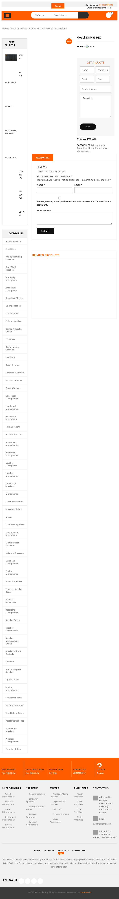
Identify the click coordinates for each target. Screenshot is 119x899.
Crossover (10, 339)
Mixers (9, 517)
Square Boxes (12, 679)
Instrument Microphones (12, 443)
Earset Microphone (15, 372)
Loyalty (101, 769)
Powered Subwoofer (11, 601)
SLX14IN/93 (10, 157)
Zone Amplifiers (13, 749)
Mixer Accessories (14, 501)
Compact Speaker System (14, 330)
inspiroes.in (85, 892)
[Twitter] (27, 881)
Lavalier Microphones (12, 474)
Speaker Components (12, 629)
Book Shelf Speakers (11, 268)
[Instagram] (34, 881)
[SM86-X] (11, 99)
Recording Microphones (12, 611)
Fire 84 (21, 57)
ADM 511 (74, 303)
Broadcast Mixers (14, 298)
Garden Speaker (13, 388)
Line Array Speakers (11, 485)
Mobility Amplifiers (15, 524)
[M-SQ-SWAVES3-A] (11, 74)
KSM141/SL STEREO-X (10, 132)
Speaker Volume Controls (13, 652)
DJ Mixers (10, 357)
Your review (44, 210)
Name (41, 184)
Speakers (10, 661)
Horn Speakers (13, 426)
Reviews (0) (42, 157)
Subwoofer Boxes (14, 697)
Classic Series (12, 313)
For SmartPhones (14, 380)
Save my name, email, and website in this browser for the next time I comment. (74, 203)
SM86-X (9, 106)
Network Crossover (15, 553)
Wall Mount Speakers (11, 730)
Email (78, 184)
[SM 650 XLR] (11, 194)
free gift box (56, 769)
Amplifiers (10, 249)
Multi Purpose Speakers (12, 544)
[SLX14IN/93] (11, 150)
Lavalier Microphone (11, 464)
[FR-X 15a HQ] (11, 174)
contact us (79, 769)
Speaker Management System (12, 641)
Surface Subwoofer (15, 705)
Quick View (74, 264)
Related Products (45, 255)
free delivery (8, 769)
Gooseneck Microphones (12, 397)
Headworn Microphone (11, 418)
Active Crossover (14, 241)
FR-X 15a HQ (21, 174)
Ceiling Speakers (13, 305)
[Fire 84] (11, 57)
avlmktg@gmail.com (102, 7)
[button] (57, 5)
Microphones (19, 28)
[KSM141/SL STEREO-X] (11, 123)
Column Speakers (14, 321)
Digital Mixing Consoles (12, 348)
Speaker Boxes (13, 620)
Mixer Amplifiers (14, 509)
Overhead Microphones (12, 562)
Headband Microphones (12, 407)
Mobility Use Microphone (12, 534)
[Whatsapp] (40, 881)
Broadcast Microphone (11, 289)
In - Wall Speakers (14, 434)
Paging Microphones (12, 572)
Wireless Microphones (12, 740)
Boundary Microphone (11, 279)
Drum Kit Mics (12, 365)
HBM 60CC (74, 280)
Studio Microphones (12, 688)
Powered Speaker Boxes (14, 590)
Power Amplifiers (14, 581)
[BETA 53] (11, 214)
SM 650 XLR (20, 194)
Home (5, 28)
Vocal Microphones (41, 28)
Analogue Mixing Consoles (14, 258)
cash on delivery (35, 769)
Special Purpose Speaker (13, 670)
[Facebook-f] (21, 881)
